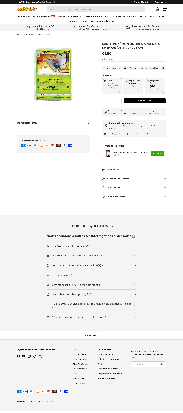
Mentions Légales (106, 378)
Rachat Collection (105, 21)
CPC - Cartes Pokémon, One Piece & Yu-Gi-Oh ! (39, 402)
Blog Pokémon (80, 364)
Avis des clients (80, 354)
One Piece (73, 16)
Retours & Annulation (108, 369)
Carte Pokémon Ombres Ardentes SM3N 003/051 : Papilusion (38, 34)
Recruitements (80, 369)
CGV (75, 373)
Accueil (19, 34)
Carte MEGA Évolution (123, 16)
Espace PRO (87, 21)
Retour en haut (91, 335)
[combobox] (96, 9)
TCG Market (146, 16)
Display (61, 16)
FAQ (100, 364)
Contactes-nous (105, 354)
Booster (73, 21)
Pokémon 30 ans (41, 16)
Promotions (24, 16)
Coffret (161, 16)
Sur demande (144, 101)
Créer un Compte (81, 359)
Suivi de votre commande (110, 359)
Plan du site (78, 378)
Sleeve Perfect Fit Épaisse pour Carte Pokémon (132, 152)
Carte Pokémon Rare (95, 16)
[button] (164, 9)
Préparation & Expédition (110, 373)
